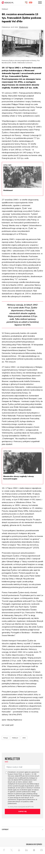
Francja (5, 738)
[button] (42, 830)
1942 (24, 738)
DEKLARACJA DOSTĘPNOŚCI (34, 844)
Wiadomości (23, 27)
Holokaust (15, 738)
